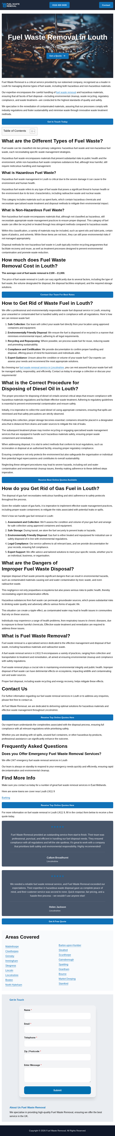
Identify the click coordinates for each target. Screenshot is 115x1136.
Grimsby (9, 956)
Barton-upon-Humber (70, 945)
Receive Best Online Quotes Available (57, 480)
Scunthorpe (65, 955)
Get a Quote (55, 56)
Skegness (10, 965)
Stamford (63, 983)
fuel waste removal (66, 92)
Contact (106, 5)
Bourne (62, 974)
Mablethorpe (12, 946)
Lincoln (9, 970)
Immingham (11, 961)
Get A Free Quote (57, 921)
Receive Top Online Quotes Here (57, 717)
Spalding (63, 964)
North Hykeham (13, 984)
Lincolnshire (11, 975)
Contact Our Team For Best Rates (57, 294)
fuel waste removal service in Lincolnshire (42, 367)
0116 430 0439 (59, 5)
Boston (9, 980)
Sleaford (63, 950)
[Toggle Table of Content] (31, 131)
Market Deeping (67, 978)
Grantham (64, 969)
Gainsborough (66, 959)
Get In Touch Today (57, 122)
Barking (6, 797)
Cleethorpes (11, 951)
